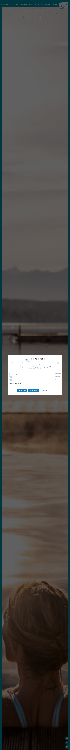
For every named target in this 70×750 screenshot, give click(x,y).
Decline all (33, 390)
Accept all (22, 390)
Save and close (46, 390)
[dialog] (35, 375)
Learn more (57, 373)
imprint (39, 369)
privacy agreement (37, 367)
